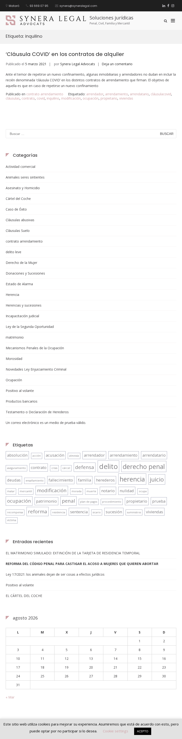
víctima (11, 520)
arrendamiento (116, 94)
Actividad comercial (20, 166)
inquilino (53, 98)
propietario (108, 98)
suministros (134, 512)
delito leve (13, 252)
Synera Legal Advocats (77, 64)
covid (41, 98)
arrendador (94, 94)
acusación (55, 455)
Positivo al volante (20, 390)
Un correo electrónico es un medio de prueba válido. (46, 422)
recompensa (15, 512)
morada (77, 491)
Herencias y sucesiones (23, 305)
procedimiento (111, 501)
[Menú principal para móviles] (172, 20)
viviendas (126, 98)
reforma (37, 511)
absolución (17, 455)
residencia (58, 512)
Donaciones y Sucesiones (25, 273)
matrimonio (15, 337)
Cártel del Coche (18, 198)
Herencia (12, 294)
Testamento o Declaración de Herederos (37, 412)
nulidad (127, 490)
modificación (71, 98)
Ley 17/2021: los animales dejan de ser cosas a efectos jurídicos (55, 574)
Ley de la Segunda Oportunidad (30, 326)
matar (11, 491)
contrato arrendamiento (44, 94)
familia (84, 480)
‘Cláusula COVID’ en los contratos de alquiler (65, 54)
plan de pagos (88, 501)
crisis (54, 468)
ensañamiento (35, 480)
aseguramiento (16, 468)
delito (108, 466)
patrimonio (46, 501)
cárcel (66, 468)
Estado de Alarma (19, 284)
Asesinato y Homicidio (23, 188)
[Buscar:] (91, 133)
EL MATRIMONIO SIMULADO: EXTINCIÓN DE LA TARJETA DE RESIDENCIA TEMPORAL (73, 553)
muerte (91, 491)
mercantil (26, 491)
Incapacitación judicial (22, 316)
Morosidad (14, 358)
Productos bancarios (21, 401)
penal (68, 500)
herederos (105, 480)
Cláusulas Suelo (18, 230)
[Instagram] (172, 5)
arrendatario (139, 94)
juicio (157, 479)
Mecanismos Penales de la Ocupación (35, 348)
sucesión (114, 511)
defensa (84, 467)
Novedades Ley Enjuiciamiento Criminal (36, 369)
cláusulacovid (161, 94)
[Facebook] (168, 5)
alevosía (74, 455)
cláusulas (13, 98)
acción (36, 455)
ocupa (143, 491)
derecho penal (144, 466)
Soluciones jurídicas (111, 17)
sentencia (79, 511)
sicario (97, 512)
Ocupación (14, 380)
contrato (28, 98)
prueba (158, 501)
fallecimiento (61, 480)
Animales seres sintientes (25, 177)
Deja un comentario (117, 64)
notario (108, 490)
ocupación (91, 98)
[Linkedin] (163, 5)
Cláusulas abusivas (20, 220)
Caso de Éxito (16, 209)
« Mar (10, 697)
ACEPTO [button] (142, 731)
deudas (14, 480)
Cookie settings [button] (115, 731)
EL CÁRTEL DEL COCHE (24, 595)
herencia (132, 479)
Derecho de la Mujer (21, 262)
